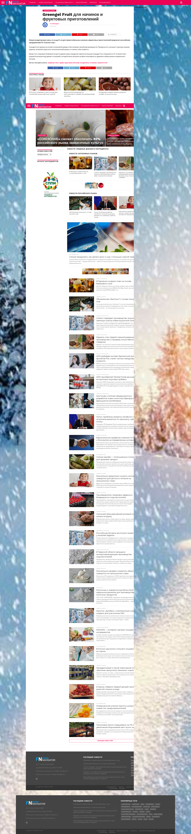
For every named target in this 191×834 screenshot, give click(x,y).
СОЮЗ (146, 809)
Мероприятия (81, 2)
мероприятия (125, 819)
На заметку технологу (64, 2)
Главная (32, 2)
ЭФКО (142, 804)
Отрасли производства (147, 831)
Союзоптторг (102, 63)
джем (62, 63)
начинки (93, 63)
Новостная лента (46, 2)
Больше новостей (105, 740)
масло (151, 819)
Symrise (135, 811)
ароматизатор (126, 811)
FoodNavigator (54, 23)
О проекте (133, 831)
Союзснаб (135, 804)
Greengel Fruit (53, 63)
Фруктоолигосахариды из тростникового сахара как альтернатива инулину (79, 94)
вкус (150, 814)
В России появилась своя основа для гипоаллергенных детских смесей (43, 93)
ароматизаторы (142, 814)
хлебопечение (126, 816)
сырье (158, 804)
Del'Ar (134, 819)
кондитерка (84, 63)
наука (148, 811)
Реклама (93, 2)
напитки (153, 809)
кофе (145, 819)
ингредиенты (125, 806)
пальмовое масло (127, 809)
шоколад (146, 806)
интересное (139, 809)
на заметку (155, 816)
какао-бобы (158, 814)
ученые (142, 811)
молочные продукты (128, 814)
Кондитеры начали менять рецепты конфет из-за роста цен (112, 93)
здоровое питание (72, 63)
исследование (137, 806)
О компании (113, 788)
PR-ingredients (104, 2)
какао (140, 819)
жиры (148, 816)
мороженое (155, 806)
